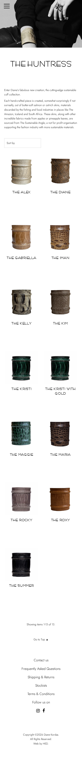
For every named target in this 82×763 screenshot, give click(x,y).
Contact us (41, 660)
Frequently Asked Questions (41, 668)
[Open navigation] (5, 5)
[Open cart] (77, 6)
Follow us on (41, 702)
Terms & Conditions (41, 693)
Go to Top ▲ (41, 639)
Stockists (41, 685)
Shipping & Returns (41, 677)
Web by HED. (41, 743)
